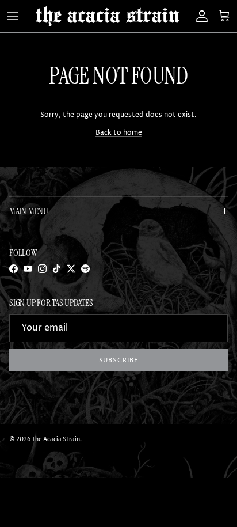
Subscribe (119, 360)
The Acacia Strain (56, 439)
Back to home (118, 133)
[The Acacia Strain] (107, 16)
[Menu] (12, 16)
